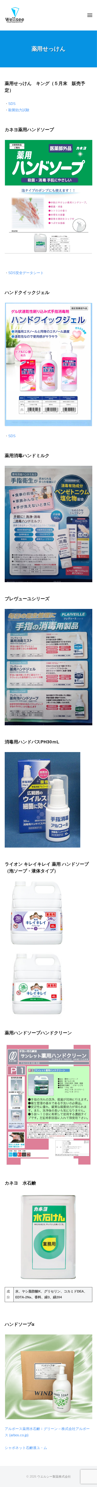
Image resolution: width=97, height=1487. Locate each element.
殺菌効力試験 (18, 110)
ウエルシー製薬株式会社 (54, 1476)
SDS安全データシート (26, 273)
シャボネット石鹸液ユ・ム (26, 1448)
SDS (12, 104)
